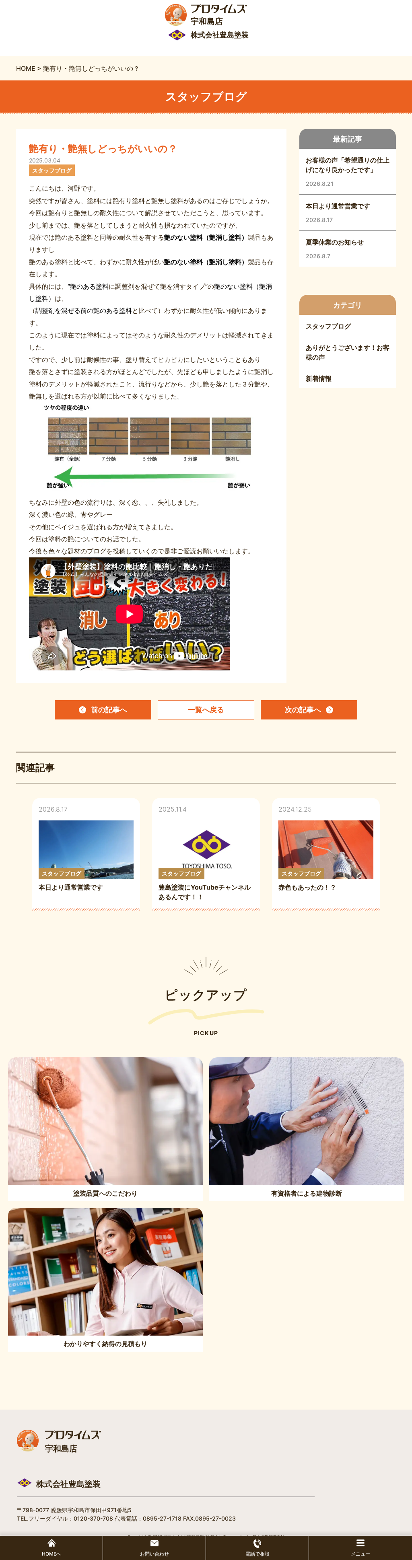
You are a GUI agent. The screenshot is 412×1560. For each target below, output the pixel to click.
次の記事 (303, 709)
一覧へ (206, 709)
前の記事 (109, 709)
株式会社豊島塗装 (68, 1484)
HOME (25, 68)
